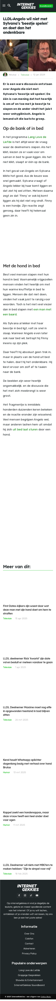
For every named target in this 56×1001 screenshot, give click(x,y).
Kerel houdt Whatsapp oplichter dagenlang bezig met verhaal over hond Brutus (27, 764)
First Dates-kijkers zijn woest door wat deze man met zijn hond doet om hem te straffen (27, 610)
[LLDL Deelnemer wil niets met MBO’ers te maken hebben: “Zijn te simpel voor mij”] (28, 847)
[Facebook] (19, 895)
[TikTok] (31, 895)
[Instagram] (25, 895)
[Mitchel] (5, 75)
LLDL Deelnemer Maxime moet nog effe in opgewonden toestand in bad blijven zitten (27, 711)
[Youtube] (37, 895)
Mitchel (12, 74)
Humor (6, 772)
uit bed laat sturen (25, 429)
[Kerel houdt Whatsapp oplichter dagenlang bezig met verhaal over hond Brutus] (28, 741)
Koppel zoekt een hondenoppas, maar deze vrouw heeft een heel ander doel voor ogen (26, 816)
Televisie (25, 74)
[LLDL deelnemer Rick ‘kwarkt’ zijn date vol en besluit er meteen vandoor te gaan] (28, 640)
